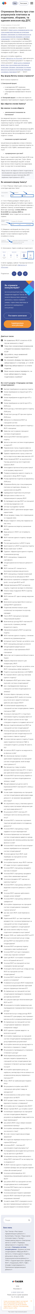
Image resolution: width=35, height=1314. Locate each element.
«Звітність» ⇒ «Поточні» (14, 58)
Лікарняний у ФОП (16, 1263)
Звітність (8, 1254)
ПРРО (7, 1260)
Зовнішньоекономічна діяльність (16, 1258)
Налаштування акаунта (13, 1240)
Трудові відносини (17, 1260)
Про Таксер (9, 1231)
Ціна (17, 1286)
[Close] (31, 1301)
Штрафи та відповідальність (14, 1265)
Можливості (17, 1289)
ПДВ (25, 1263)
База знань (7, 1228)
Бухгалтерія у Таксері (12, 1236)
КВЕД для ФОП (22, 1251)
